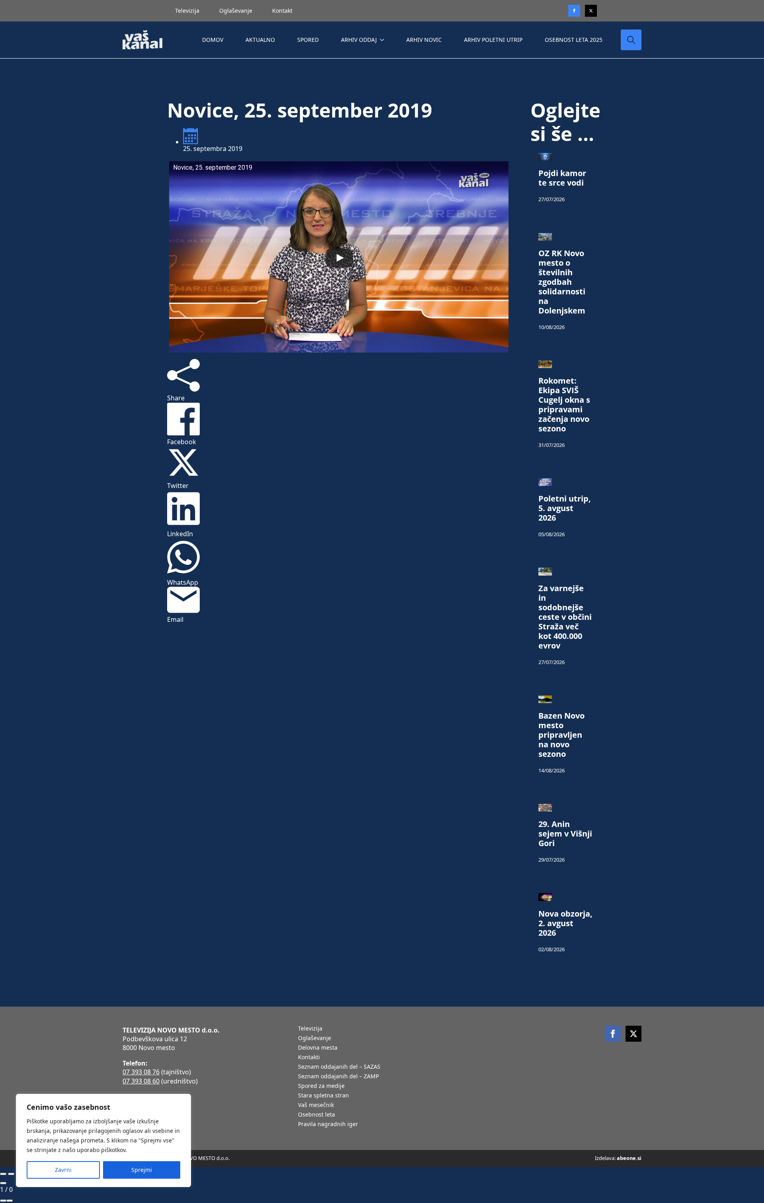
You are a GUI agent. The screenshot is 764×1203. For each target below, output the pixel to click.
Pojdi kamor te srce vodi (562, 178)
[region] (103, 1140)
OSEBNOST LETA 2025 (573, 39)
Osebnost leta (316, 1115)
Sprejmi (141, 1170)
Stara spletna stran (323, 1096)
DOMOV (212, 39)
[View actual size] (9, 1200)
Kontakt (282, 10)
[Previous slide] (3, 1174)
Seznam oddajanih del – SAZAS (339, 1067)
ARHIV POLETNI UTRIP (493, 39)
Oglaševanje (235, 10)
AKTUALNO (260, 39)
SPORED (308, 39)
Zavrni (63, 1170)
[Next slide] (11, 1174)
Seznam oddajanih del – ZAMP (338, 1077)
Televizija (187, 10)
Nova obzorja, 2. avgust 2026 (565, 923)
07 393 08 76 (141, 1072)
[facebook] (613, 1034)
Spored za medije (321, 1086)
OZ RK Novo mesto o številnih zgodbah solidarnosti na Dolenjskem (561, 282)
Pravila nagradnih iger (328, 1124)
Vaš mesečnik (316, 1105)
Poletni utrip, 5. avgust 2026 (564, 508)
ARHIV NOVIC (424, 39)
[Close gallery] (3, 1183)
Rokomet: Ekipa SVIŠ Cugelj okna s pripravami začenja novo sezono (564, 404)
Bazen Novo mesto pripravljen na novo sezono (561, 735)
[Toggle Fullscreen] (3, 1200)
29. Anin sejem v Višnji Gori (565, 833)
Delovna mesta (317, 1048)
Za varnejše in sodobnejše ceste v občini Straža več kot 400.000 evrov (565, 617)
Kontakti (309, 1057)
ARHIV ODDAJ (359, 39)
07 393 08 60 (141, 1081)
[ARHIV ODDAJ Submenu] (383, 40)
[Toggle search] (631, 39)
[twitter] (591, 11)
